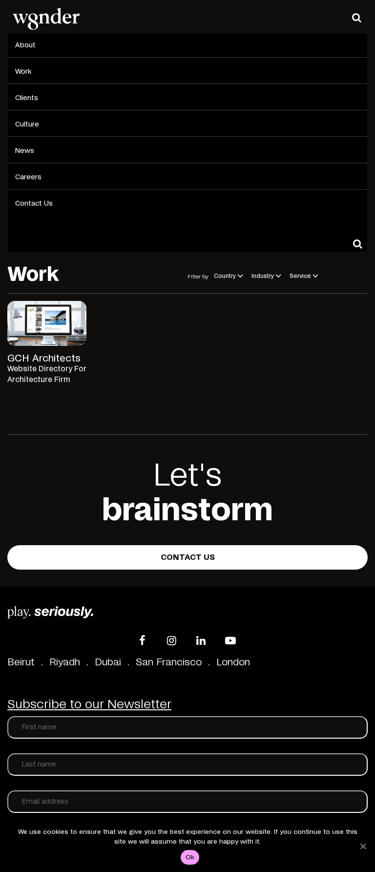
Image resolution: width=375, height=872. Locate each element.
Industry (262, 276)
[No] (363, 846)
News (24, 151)
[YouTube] (230, 640)
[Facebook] (142, 640)
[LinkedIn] (201, 640)
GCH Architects (44, 358)
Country (225, 276)
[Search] (356, 17)
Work (23, 71)
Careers (28, 177)
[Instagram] (172, 640)
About (25, 45)
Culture (27, 124)
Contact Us (34, 203)
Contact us (188, 557)
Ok (190, 857)
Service (300, 276)
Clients (26, 98)
